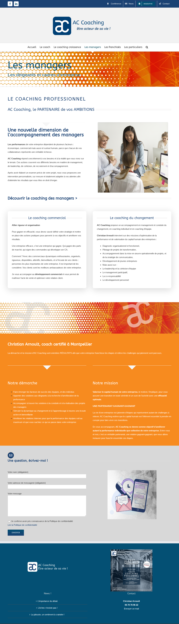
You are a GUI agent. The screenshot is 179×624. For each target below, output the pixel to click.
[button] (147, 47)
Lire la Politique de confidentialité (22, 525)
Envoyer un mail (131, 608)
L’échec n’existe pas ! (47, 608)
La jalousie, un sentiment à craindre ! (47, 614)
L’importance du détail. (48, 601)
